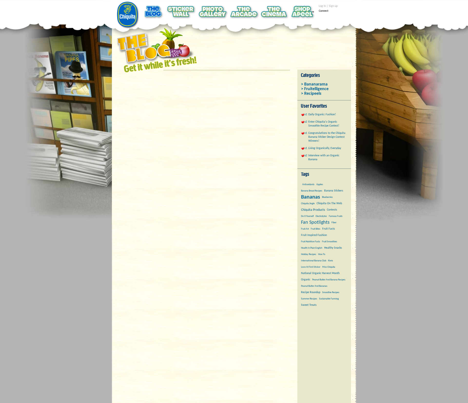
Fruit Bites (315, 229)
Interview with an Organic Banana (323, 157)
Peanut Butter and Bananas (314, 286)
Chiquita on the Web (329, 203)
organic (305, 279)
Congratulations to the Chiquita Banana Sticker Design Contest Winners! (326, 137)
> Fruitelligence (315, 89)
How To (321, 254)
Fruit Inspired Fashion (314, 235)
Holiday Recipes (308, 254)
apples (319, 184)
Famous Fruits (335, 216)
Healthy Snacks (333, 247)
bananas (310, 197)
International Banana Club (313, 260)
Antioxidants (308, 184)
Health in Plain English (311, 248)
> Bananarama (314, 84)
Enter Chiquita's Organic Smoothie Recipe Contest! (323, 123)
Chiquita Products (313, 210)
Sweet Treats (309, 305)
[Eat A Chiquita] (128, 15)
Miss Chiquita (328, 267)
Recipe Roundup (310, 292)
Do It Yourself (307, 216)
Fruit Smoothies (329, 241)
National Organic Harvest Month (320, 273)
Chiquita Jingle (308, 203)
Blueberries (327, 197)
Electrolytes (321, 216)
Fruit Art (305, 229)
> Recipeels (311, 93)
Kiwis (330, 260)
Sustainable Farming (329, 298)
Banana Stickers (333, 190)
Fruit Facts (328, 228)
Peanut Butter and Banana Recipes (328, 279)
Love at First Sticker (310, 267)
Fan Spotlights (315, 222)
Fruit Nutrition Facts (310, 241)
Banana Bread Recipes (311, 191)
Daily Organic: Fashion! (322, 114)
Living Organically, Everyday (324, 148)
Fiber (334, 222)
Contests (332, 209)
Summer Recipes (309, 298)
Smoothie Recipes (330, 292)
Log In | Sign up (328, 6)
